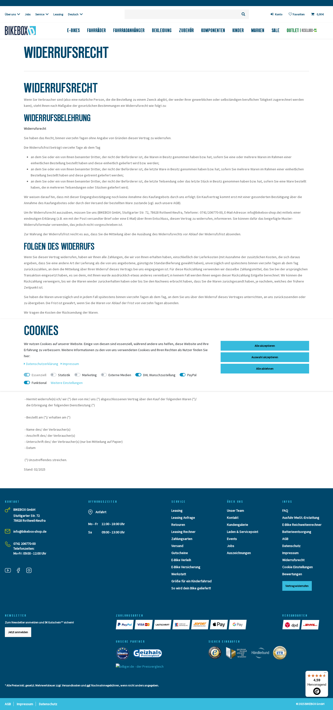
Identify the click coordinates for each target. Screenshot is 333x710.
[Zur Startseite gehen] (28, 30)
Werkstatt (178, 574)
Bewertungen (292, 574)
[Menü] (325, 674)
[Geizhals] (149, 654)
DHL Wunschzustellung (159, 375)
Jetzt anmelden (18, 632)
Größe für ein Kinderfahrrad (191, 581)
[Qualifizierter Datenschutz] (281, 654)
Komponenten (213, 30)
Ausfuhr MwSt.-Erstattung (300, 517)
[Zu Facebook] (20, 571)
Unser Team (235, 510)
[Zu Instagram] (31, 571)
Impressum (290, 553)
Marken (257, 30)
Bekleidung (162, 30)
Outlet (293, 30)
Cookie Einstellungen (297, 567)
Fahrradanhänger (129, 30)
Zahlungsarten (181, 539)
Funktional (39, 383)
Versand (177, 546)
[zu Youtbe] (10, 571)
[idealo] (124, 654)
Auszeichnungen (239, 553)
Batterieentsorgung (296, 531)
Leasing (58, 14)
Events (232, 539)
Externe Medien (119, 375)
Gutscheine (179, 553)
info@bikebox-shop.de (30, 531)
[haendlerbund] (262, 654)
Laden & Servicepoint (242, 531)
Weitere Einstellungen (67, 383)
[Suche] (243, 14)
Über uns (10, 14)
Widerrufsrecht (293, 560)
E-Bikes (73, 30)
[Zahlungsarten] (125, 624)
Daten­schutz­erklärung (42, 364)
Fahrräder (96, 30)
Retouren (178, 524)
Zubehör (186, 30)
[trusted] (216, 654)
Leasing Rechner (183, 531)
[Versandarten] (291, 624)
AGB (285, 539)
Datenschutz (291, 546)
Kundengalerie (237, 524)
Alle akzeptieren (265, 345)
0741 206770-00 (24, 543)
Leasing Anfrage (183, 517)
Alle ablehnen (265, 368)
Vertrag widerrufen (297, 586)
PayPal (191, 375)
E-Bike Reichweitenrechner (302, 524)
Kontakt (232, 517)
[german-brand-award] (238, 654)
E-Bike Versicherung (185, 567)
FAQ (285, 510)
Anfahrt (101, 512)
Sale (275, 30)
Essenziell (39, 375)
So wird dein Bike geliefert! (191, 588)
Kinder (238, 30)
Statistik (64, 375)
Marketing (89, 375)
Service (39, 14)
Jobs (27, 14)
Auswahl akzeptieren (265, 357)
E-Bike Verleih (181, 560)
